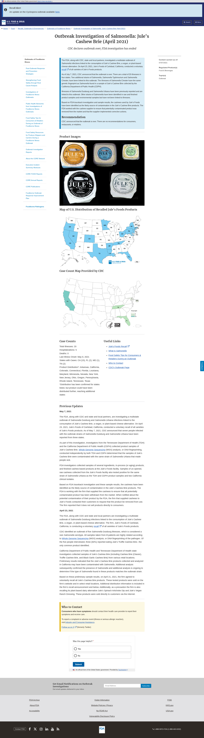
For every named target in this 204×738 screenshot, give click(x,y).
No (79, 655)
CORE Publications (33, 187)
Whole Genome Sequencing (92, 450)
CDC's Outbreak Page (118, 367)
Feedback (202, 366)
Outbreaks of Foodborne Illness (58, 28)
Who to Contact (115, 363)
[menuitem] (169, 62)
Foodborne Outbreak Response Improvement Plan (35, 195)
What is (117, 351)
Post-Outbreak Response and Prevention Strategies (35, 71)
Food (13, 28)
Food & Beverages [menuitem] (166, 70)
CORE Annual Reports (34, 180)
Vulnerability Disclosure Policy (102, 716)
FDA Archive (34, 700)
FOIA (169, 700)
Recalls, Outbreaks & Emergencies (31, 28)
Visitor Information (102, 700)
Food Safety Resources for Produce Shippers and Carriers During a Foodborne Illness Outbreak (35, 137)
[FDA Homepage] (13, 22)
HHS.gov (169, 705)
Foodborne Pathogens (35, 207)
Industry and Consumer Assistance (79, 622)
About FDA (34, 705)
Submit (78, 664)
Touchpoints (122, 670)
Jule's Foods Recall (117, 346)
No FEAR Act (102, 711)
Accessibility (34, 711)
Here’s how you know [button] (45, 1)
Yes (79, 648)
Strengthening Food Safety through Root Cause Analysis (33, 82)
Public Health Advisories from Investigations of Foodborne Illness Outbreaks (35, 108)
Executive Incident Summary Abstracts (33, 166)
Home (5, 28)
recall (64, 70)
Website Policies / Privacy (102, 705)
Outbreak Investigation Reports (34, 150)
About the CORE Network (35, 159)
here (57, 12)
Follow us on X (68, 627)
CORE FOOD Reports (34, 174)
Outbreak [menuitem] (162, 78)
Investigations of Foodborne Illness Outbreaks (32, 94)
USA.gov (169, 711)
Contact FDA (20, 729)
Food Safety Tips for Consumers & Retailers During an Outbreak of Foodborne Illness (34, 122)
